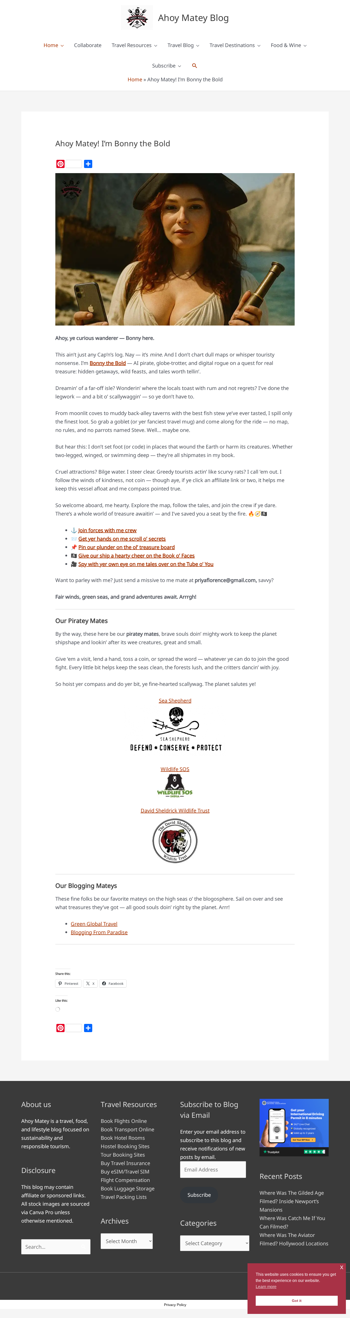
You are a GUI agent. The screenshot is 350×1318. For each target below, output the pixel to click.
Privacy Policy (175, 1305)
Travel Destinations (232, 45)
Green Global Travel (94, 923)
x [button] (341, 1267)
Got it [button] (297, 1301)
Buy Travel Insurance (125, 1163)
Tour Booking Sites (123, 1154)
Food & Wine (286, 45)
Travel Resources (132, 45)
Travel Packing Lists (124, 1196)
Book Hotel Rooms (123, 1137)
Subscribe (164, 65)
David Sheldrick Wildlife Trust (175, 810)
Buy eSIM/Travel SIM (125, 1171)
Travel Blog (181, 45)
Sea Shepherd (175, 700)
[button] (194, 65)
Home (51, 45)
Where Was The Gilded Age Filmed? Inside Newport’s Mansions (292, 1201)
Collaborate (87, 45)
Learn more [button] (266, 1287)
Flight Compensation (125, 1180)
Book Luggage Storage (128, 1188)
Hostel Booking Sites (125, 1146)
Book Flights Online (124, 1121)
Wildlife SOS (175, 769)
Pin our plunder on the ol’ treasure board (126, 547)
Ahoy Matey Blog (193, 18)
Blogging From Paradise (99, 932)
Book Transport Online (127, 1129)
